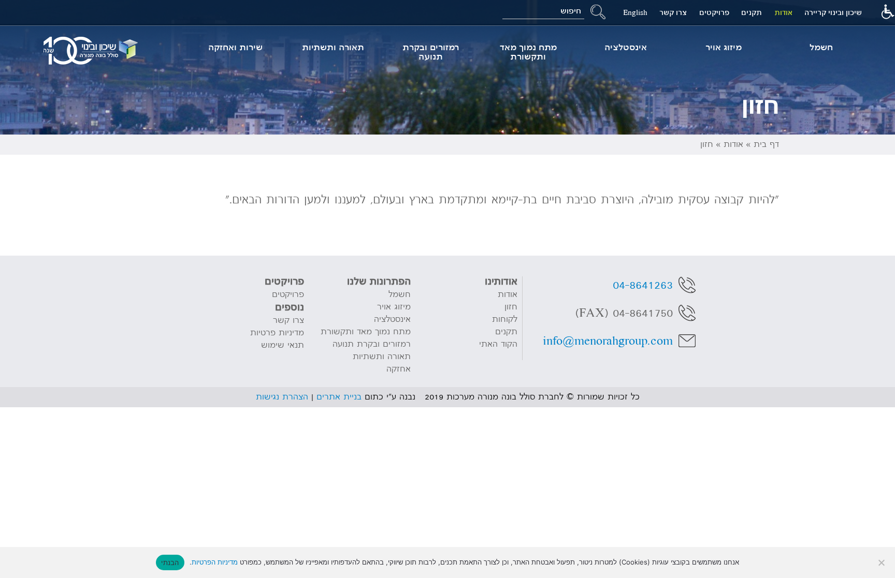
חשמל (821, 47)
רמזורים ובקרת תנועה (430, 52)
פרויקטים (714, 13)
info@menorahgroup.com (608, 341)
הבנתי (170, 562)
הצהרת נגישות (282, 397)
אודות (783, 13)
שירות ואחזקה (235, 47)
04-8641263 (643, 285)
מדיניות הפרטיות (215, 562)
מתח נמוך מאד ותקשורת (528, 52)
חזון (510, 307)
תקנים (751, 13)
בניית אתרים (339, 397)
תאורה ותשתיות (333, 47)
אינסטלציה (625, 47)
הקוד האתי (498, 344)
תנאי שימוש (282, 345)
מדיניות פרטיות (277, 332)
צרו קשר (673, 13)
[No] (882, 562)
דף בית (766, 144)
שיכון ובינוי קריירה (833, 13)
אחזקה (398, 369)
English (635, 13)
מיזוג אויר (723, 47)
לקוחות (504, 319)
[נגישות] (887, 13)
